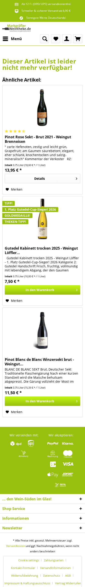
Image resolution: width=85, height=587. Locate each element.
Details (39, 178)
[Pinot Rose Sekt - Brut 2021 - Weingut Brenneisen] (42, 107)
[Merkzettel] (55, 38)
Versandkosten (15, 546)
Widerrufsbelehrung (24, 575)
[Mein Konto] (66, 38)
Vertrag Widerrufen (68, 583)
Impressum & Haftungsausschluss (27, 583)
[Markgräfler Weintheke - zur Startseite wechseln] (16, 28)
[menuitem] (12, 38)
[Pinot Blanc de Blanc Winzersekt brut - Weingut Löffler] (42, 330)
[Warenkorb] (77, 38)
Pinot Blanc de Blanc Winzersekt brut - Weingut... (39, 361)
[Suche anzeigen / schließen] (44, 38)
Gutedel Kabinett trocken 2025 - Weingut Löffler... (41, 250)
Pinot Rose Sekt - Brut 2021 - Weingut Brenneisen (38, 139)
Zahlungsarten (53, 560)
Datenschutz (51, 575)
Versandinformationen (55, 568)
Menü (16, 38)
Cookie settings (28, 560)
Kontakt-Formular (23, 568)
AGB (68, 575)
